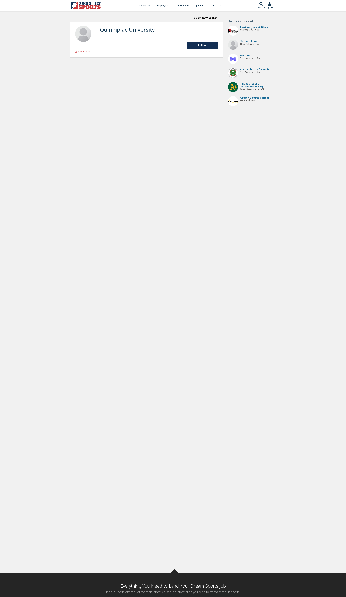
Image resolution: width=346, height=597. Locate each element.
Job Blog (200, 5)
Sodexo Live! (248, 41)
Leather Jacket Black (254, 27)
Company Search (206, 18)
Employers (163, 5)
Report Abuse (83, 51)
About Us (217, 5)
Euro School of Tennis (254, 69)
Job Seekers (143, 5)
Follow (202, 45)
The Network (182, 5)
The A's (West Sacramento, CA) (251, 85)
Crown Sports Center (254, 97)
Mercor (245, 55)
